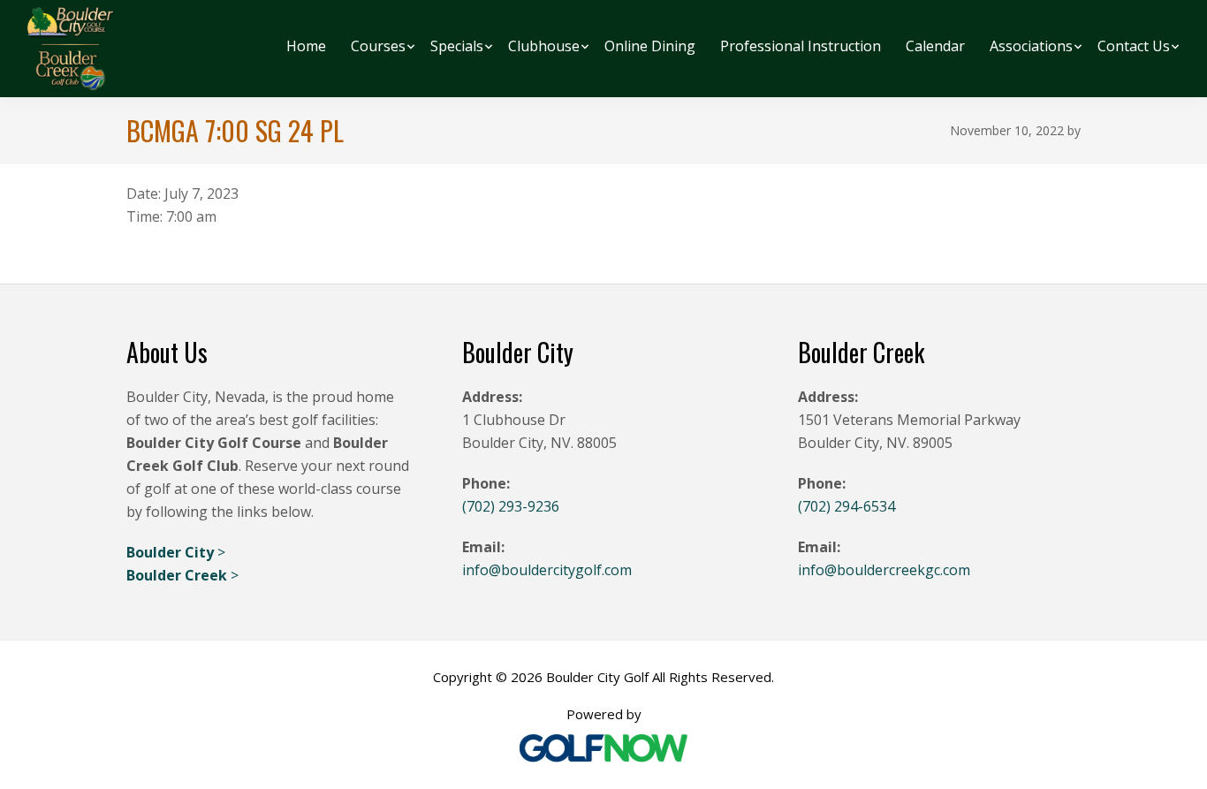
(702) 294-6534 (846, 506)
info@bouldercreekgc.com (884, 570)
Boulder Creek (178, 575)
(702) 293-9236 (510, 506)
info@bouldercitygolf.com (547, 570)
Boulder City (171, 552)
